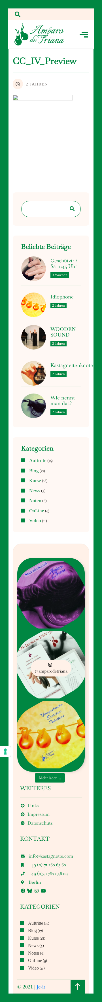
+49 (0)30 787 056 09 (48, 873)
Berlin (35, 882)
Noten (35, 500)
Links (33, 805)
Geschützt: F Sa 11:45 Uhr (64, 263)
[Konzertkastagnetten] (39, 34)
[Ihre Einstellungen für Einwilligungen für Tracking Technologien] (5, 751)
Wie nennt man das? (62, 400)
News (34, 491)
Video (35, 520)
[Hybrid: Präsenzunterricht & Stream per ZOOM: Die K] (51, 595)
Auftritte (37, 460)
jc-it (41, 987)
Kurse (35, 480)
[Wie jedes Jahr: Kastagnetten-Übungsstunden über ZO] (51, 735)
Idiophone (62, 297)
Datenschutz (39, 823)
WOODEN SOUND (63, 332)
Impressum (38, 814)
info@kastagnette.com (51, 856)
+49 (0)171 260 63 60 (47, 865)
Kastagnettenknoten (73, 365)
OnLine (36, 511)
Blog (34, 471)
